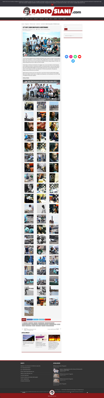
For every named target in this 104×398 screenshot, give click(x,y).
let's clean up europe (26, 324)
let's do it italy (34, 324)
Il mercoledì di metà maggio (53, 329)
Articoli (26, 18)
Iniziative (55, 18)
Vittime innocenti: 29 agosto (59, 366)
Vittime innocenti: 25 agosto (59, 383)
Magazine (27, 24)
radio (34, 325)
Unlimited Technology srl (71, 389)
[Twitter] (57, 389)
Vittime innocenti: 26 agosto (66, 379)
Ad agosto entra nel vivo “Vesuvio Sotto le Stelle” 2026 (28, 343)
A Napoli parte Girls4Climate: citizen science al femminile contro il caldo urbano (41, 344)
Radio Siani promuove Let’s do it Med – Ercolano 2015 (30, 329)
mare (23, 325)
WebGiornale (32, 24)
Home (23, 18)
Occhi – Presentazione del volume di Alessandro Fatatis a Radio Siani (71, 370)
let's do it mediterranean (43, 324)
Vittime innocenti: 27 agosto (66, 374)
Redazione (26, 29)
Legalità (64, 18)
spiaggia (43, 325)
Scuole (59, 18)
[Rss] (55, 389)
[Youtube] (58, 389)
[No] (102, 3)
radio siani (38, 325)
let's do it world (53, 324)
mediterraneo (28, 325)
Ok (52, 4)
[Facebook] (56, 389)
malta (59, 324)
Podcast (46, 18)
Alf (82, 389)
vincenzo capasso (50, 325)
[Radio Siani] (52, 11)
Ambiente (38, 24)
